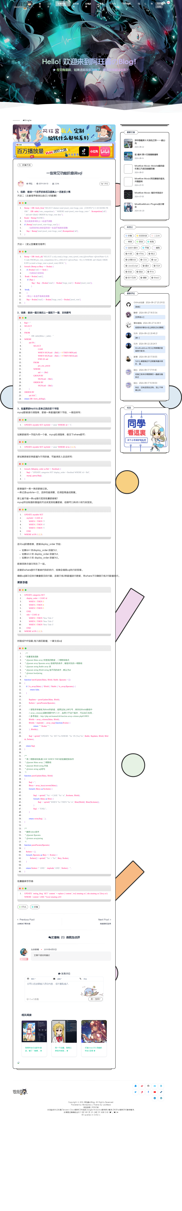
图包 (141, 272)
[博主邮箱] (155, 1086)
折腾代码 (62, 4)
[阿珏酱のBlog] (23, 5)
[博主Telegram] (155, 1098)
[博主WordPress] (161, 1098)
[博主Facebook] (148, 1092)
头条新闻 (35, 949)
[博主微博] (142, 1086)
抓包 (130, 272)
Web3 (156, 278)
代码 (130, 254)
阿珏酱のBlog (89, 1102)
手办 (152, 272)
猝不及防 (132, 278)
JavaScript (133, 266)
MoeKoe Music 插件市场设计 (149, 193)
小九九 (113, 4)
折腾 (36, 907)
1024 (158, 266)
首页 (40, 5)
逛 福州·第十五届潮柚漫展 (146, 155)
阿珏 (30, 184)
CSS (145, 260)
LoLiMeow (107, 1105)
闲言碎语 (143, 236)
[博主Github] (148, 1086)
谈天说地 (76, 5)
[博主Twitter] (135, 1092)
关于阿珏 (127, 4)
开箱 (147, 248)
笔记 (153, 254)
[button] (33, 999)
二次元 (49, 5)
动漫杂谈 (132, 260)
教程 (152, 242)
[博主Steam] (161, 1092)
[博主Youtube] (155, 1092)
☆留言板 (101, 5)
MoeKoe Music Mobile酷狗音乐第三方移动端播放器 (149, 167)
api (155, 260)
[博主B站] (161, 1086)
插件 (147, 266)
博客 (130, 242)
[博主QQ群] (135, 1086)
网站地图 (86, 1107)
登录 (159, 4)
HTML (23, 907)
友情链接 (88, 5)
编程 (158, 248)
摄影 (145, 278)
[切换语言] (151, 3)
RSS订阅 (95, 1107)
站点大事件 (133, 248)
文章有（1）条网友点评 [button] (65, 937)
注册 (159, 7)
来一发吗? (95, 999)
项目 (141, 242)
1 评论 (106, 184)
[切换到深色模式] (145, 3)
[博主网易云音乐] (142, 1092)
